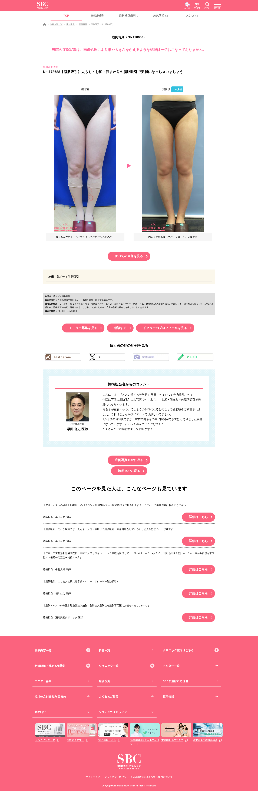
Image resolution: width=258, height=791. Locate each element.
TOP (66, 15)
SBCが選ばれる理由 (175, 681)
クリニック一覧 (108, 666)
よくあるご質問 (108, 696)
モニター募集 (43, 681)
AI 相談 (187, 8)
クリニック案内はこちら (178, 650)
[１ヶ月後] (173, 163)
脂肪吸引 (70, 24)
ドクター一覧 (171, 666)
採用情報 (168, 696)
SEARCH (207, 8)
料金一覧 (104, 650)
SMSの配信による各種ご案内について (152, 777)
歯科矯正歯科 (127, 15)
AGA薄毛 (158, 15)
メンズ (190, 15)
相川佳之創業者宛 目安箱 (50, 696)
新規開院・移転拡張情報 (50, 666)
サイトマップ (92, 777)
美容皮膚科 (97, 15)
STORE (197, 8)
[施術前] (85, 163)
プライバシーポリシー (116, 777)
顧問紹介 (40, 712)
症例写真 (83, 24)
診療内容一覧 (56, 24)
